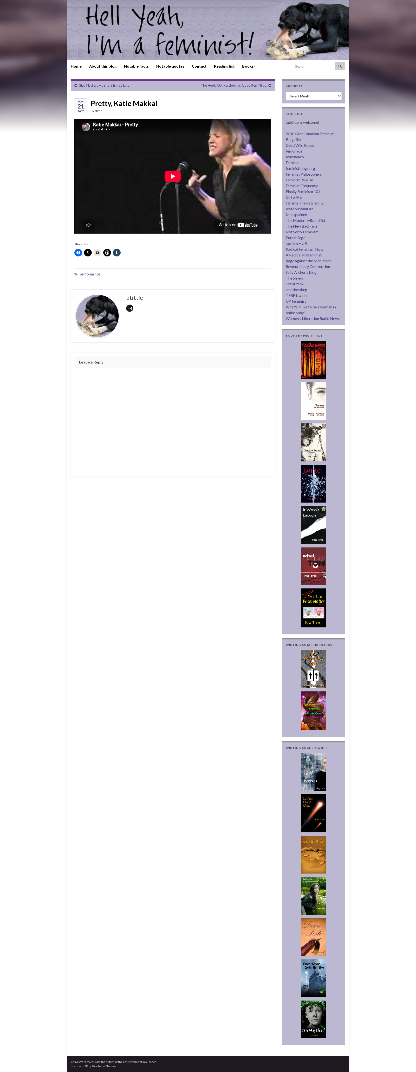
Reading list (224, 66)
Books (248, 66)
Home (76, 66)
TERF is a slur (297, 295)
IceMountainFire (299, 208)
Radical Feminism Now (304, 249)
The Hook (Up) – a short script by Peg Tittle (233, 85)
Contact (199, 66)
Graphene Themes (104, 1066)
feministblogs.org (300, 168)
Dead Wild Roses (300, 145)
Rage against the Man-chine (309, 260)
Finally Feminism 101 (303, 191)
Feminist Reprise (299, 180)
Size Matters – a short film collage (104, 85)
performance (90, 274)
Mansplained (296, 214)
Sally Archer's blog (301, 272)
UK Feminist (296, 301)
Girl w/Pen (294, 197)
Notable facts (136, 66)
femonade (294, 151)
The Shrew (294, 278)
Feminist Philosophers (304, 174)
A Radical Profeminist (304, 255)
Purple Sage (295, 237)
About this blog (103, 66)
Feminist (293, 162)
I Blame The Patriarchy (305, 203)
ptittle (98, 111)
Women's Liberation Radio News (313, 318)
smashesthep (296, 289)
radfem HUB (296, 243)
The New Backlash (301, 226)
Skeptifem (294, 283)
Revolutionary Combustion (308, 266)
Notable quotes (170, 66)
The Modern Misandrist (305, 220)
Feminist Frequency (302, 185)
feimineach (295, 156)
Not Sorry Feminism (302, 232)
